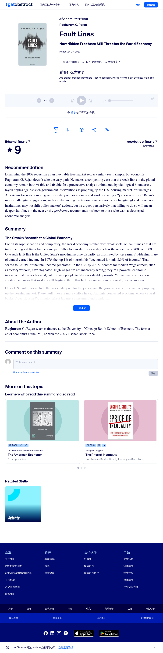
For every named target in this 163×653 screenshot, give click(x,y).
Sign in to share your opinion (26, 372)
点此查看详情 (65, 647)
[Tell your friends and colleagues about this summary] (94, 129)
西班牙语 (49, 608)
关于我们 (10, 558)
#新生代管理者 (13, 565)
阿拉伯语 (150, 608)
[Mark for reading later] (69, 129)
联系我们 (10, 593)
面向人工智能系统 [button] (95, 4)
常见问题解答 (12, 586)
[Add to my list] (81, 129)
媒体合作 (89, 565)
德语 (29, 608)
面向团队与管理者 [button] (50, 4)
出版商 (88, 558)
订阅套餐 (128, 565)
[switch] (81, 100)
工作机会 (10, 579)
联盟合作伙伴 (91, 572)
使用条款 (57, 618)
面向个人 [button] (74, 4)
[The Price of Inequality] (120, 420)
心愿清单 (49, 558)
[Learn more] (29, 140)
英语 (10, 608)
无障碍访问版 (147, 618)
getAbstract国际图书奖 (18, 572)
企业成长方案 (131, 586)
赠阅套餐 (128, 579)
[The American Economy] (43, 420)
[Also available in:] (107, 129)
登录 (73, 112)
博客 (47, 565)
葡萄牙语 (109, 608)
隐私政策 (13, 618)
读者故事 (49, 572)
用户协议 (101, 618)
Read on (81, 307)
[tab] (78, 468)
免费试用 (128, 558)
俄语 (70, 608)
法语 (130, 608)
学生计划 (128, 572)
